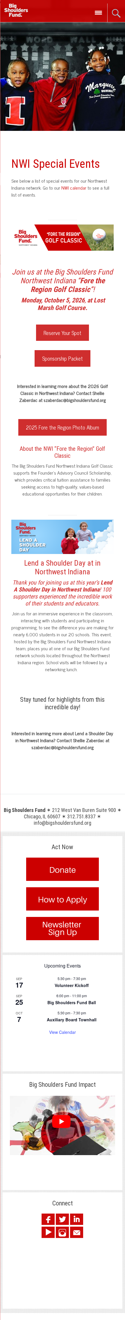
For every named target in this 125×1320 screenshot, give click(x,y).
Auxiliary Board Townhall (72, 1019)
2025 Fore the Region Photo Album (62, 427)
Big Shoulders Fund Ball (71, 1002)
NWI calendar (73, 187)
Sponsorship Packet (62, 358)
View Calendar (62, 1032)
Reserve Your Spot (62, 332)
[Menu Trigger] (98, 12)
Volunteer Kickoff (72, 985)
